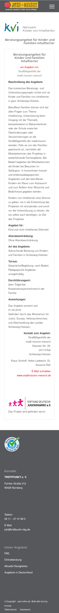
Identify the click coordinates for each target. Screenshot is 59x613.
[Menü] (50, 6)
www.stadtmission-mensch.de (34, 375)
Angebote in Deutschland (18, 572)
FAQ (6, 553)
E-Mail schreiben (41, 371)
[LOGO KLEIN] (24, 6)
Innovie (7, 605)
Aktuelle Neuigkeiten (16, 566)
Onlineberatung (12, 559)
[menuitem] (50, 6)
